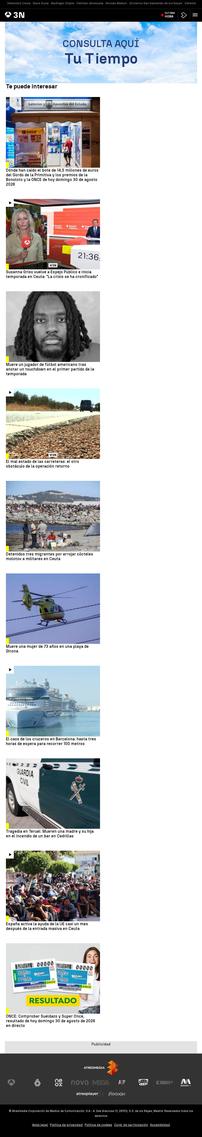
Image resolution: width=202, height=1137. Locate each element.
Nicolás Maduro (116, 3)
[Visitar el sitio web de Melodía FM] (185, 1082)
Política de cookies (98, 1125)
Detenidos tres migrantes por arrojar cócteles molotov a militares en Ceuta (49, 556)
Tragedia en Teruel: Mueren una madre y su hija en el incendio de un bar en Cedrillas (50, 833)
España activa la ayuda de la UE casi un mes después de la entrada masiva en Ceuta (47, 926)
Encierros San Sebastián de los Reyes (156, 3)
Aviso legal (40, 1125)
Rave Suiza (41, 3)
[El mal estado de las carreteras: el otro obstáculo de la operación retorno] (53, 424)
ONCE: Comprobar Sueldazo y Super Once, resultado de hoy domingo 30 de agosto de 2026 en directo (50, 1021)
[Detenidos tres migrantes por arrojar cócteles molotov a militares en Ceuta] (53, 516)
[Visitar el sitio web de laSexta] (37, 1082)
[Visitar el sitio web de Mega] (101, 1082)
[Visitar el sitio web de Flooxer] (117, 1094)
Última (170, 14)
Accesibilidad (160, 1125)
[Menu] (196, 15)
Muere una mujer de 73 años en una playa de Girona (47, 648)
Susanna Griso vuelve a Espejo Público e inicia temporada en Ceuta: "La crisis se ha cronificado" (52, 274)
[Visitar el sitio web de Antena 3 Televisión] (16, 1082)
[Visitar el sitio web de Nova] (79, 1082)
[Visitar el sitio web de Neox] (58, 1082)
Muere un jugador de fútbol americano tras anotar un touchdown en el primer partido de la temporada (50, 369)
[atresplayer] (184, 15)
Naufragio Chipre (62, 3)
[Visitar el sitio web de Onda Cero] (143, 1082)
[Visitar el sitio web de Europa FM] (164, 1082)
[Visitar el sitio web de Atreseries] (122, 1082)
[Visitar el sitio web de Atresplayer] (90, 1094)
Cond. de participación (131, 1125)
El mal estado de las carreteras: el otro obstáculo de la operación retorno (42, 464)
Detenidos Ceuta (19, 3)
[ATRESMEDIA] (101, 1067)
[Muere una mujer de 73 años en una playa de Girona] (53, 608)
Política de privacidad (66, 1125)
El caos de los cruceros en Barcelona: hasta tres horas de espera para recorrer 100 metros (51, 741)
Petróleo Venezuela (90, 3)
